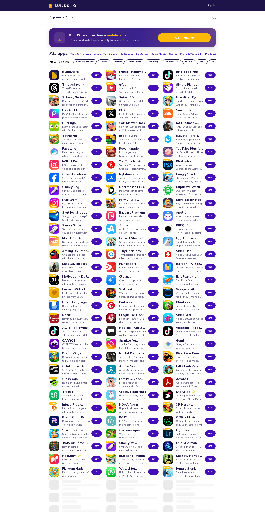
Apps (69, 17)
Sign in (211, 5)
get (96, 75)
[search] (214, 17)
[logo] (62, 6)
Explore (55, 17)
